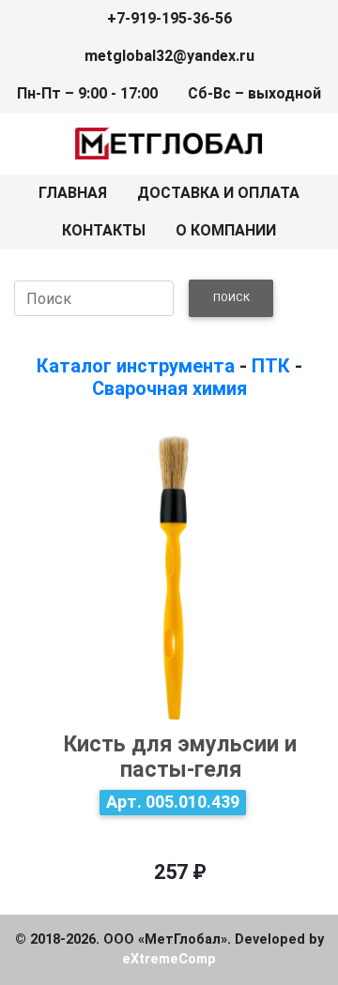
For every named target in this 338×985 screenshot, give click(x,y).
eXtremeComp (169, 959)
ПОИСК (231, 298)
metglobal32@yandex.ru (169, 56)
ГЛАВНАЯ (72, 193)
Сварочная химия (169, 388)
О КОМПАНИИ (226, 230)
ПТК (271, 366)
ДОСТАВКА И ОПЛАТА (218, 193)
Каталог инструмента (136, 366)
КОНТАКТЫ (104, 230)
